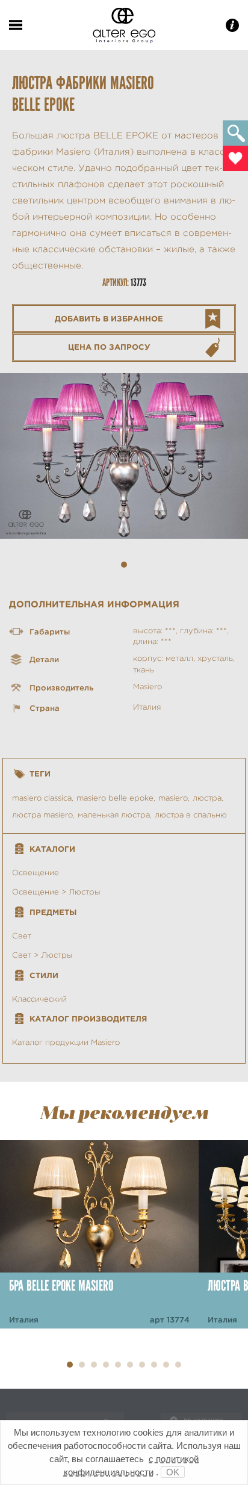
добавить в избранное (109, 318)
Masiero (147, 686)
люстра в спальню (191, 814)
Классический (39, 998)
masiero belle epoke (114, 797)
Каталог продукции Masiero (66, 1042)
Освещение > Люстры (56, 891)
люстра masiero (42, 814)
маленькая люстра (114, 814)
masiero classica (42, 797)
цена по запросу (109, 347)
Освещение (35, 872)
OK (172, 1472)
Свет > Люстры (42, 955)
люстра (207, 797)
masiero (173, 797)
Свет (21, 935)
